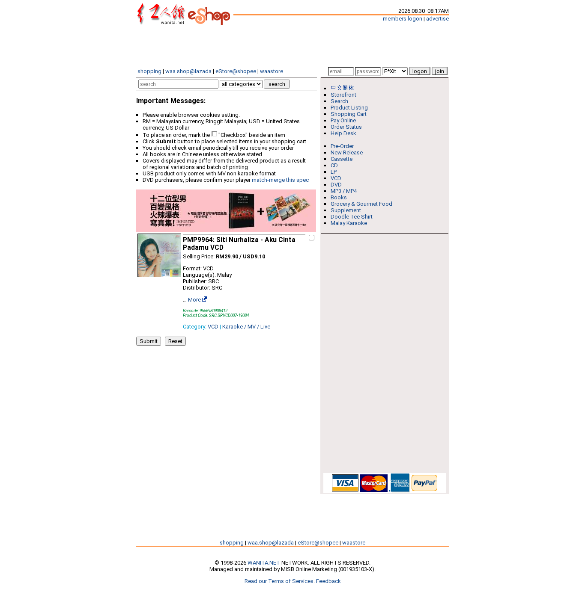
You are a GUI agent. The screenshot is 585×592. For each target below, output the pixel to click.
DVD (336, 184)
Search (339, 101)
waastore (271, 71)
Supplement (346, 210)
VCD (213, 326)
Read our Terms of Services (279, 581)
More (194, 299)
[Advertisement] (292, 46)
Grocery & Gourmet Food (361, 204)
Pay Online (343, 120)
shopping (149, 71)
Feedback (328, 581)
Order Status (346, 127)
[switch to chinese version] (344, 88)
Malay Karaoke (349, 223)
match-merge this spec (280, 180)
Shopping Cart (349, 114)
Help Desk (343, 133)
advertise (437, 18)
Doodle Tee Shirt (352, 216)
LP (334, 172)
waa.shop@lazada (188, 71)
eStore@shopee (235, 71)
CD (334, 165)
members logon (402, 18)
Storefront (343, 95)
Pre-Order (342, 146)
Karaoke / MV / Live (246, 326)
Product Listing (349, 107)
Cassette (341, 159)
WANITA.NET (264, 562)
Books (339, 197)
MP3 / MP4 (344, 191)
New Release (347, 152)
